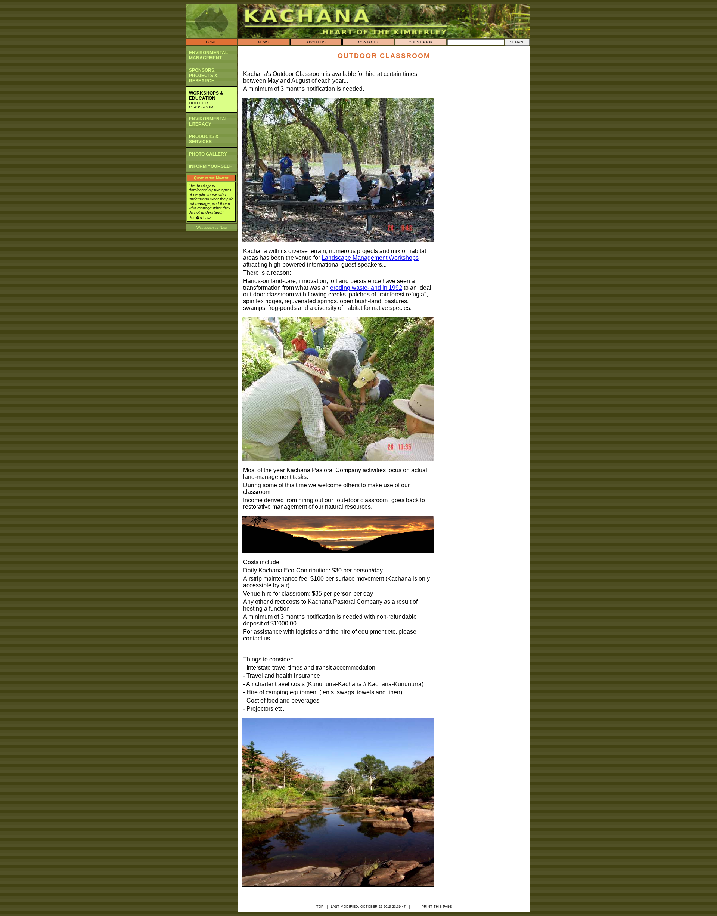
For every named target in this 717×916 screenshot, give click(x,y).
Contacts (368, 42)
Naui (223, 227)
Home (211, 42)
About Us (316, 42)
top (319, 907)
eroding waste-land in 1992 (366, 288)
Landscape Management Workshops (370, 258)
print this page (437, 907)
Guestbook (421, 42)
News (263, 42)
